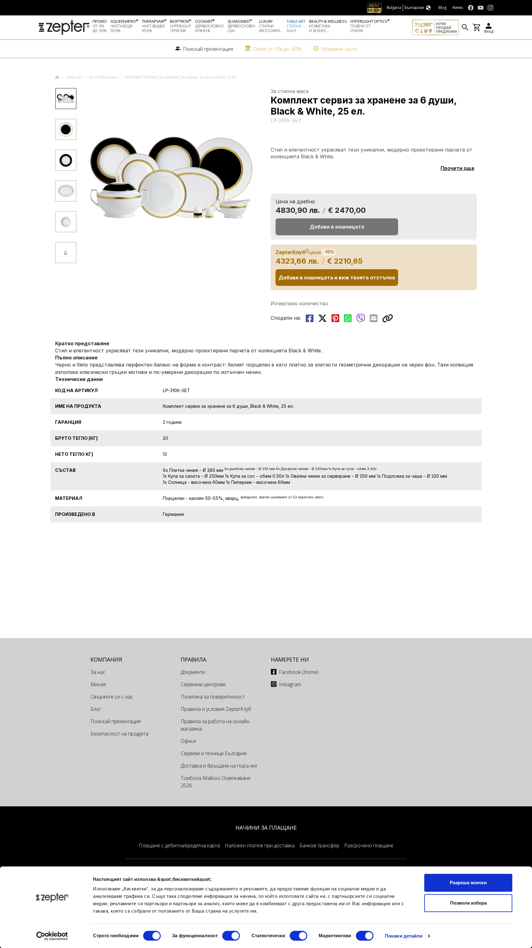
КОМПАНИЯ (106, 659)
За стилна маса (104, 77)
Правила (193, 659)
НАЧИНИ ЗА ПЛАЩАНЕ (266, 827)
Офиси (188, 741)
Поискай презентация (116, 721)
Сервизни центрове (203, 684)
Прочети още (457, 168)
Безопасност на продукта (119, 733)
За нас (98, 672)
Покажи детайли (403, 935)
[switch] (231, 936)
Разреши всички (468, 882)
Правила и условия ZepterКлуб (216, 709)
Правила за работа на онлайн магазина (215, 725)
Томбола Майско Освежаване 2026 (216, 782)
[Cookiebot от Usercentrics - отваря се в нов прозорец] (52, 936)
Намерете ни (290, 659)
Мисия (98, 684)
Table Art (75, 77)
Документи (193, 672)
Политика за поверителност (213, 696)
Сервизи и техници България (214, 753)
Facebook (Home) (299, 672)
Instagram (290, 684)
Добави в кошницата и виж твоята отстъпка (337, 277)
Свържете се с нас (112, 696)
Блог (96, 709)
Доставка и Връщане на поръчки (219, 765)
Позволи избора (468, 902)
